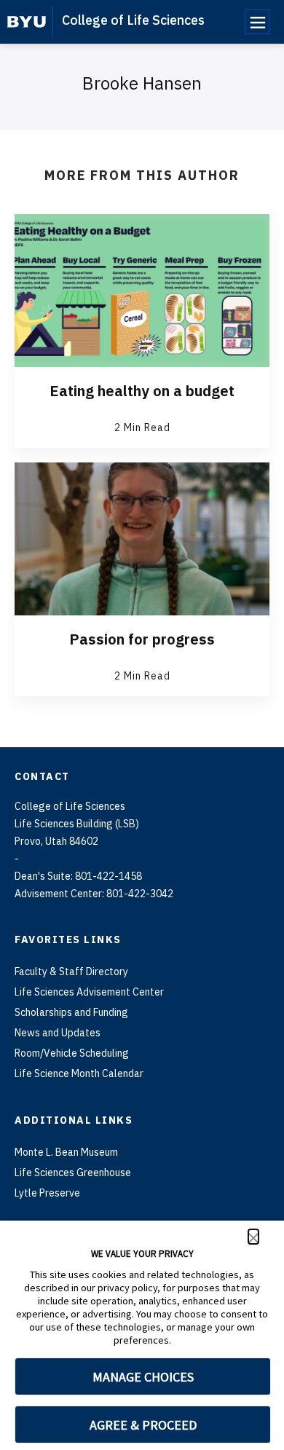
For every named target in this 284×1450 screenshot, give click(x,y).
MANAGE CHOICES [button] (143, 1376)
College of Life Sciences (133, 20)
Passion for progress (142, 639)
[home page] (27, 22)
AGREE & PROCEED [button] (143, 1424)
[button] (253, 1236)
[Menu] (257, 21)
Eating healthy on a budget (142, 391)
